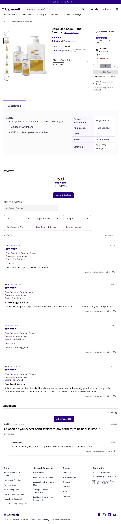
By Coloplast (71, 32)
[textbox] (116, 236)
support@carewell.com (106, 477)
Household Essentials (13, 499)
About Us (67, 472)
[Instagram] (104, 514)
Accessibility (43, 520)
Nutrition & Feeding (12, 480)
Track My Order (70, 477)
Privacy (24, 520)
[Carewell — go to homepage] (10, 9)
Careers (66, 496)
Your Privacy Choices (64, 520)
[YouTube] (114, 514)
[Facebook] (99, 514)
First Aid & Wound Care (14, 494)
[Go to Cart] (117, 9)
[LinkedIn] (109, 514)
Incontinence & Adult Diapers (34, 14)
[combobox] (18, 218)
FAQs (65, 491)
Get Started (38, 472)
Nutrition (55, 14)
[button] (107, 272)
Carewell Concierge (72, 14)
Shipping (66, 482)
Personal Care (10, 485)
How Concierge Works (43, 477)
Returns (66, 487)
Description (14, 105)
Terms (33, 520)
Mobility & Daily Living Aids (15, 504)
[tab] (63, 195)
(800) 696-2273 (103, 472)
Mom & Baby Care (11, 489)
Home (6, 21)
